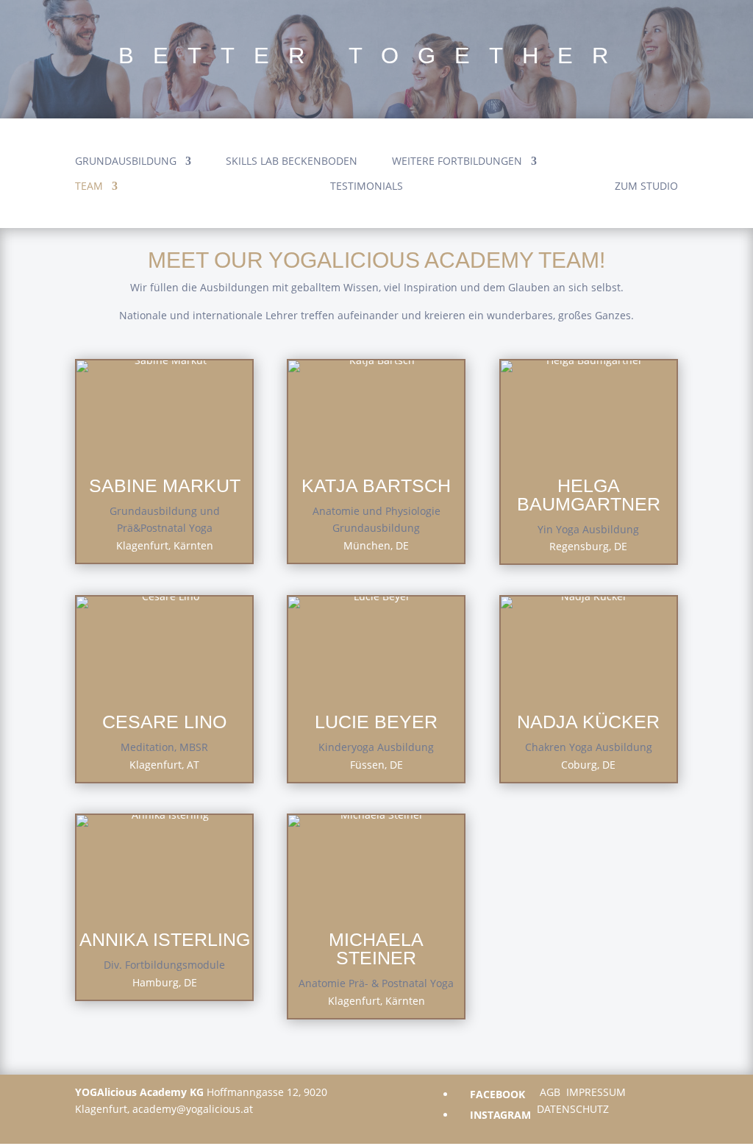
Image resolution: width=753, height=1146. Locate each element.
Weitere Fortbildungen (457, 162)
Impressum (596, 1092)
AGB (550, 1092)
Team (89, 187)
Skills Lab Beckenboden (291, 162)
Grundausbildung (125, 162)
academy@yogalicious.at (192, 1109)
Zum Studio (646, 187)
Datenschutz (573, 1109)
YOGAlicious (624, 140)
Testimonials (366, 187)
